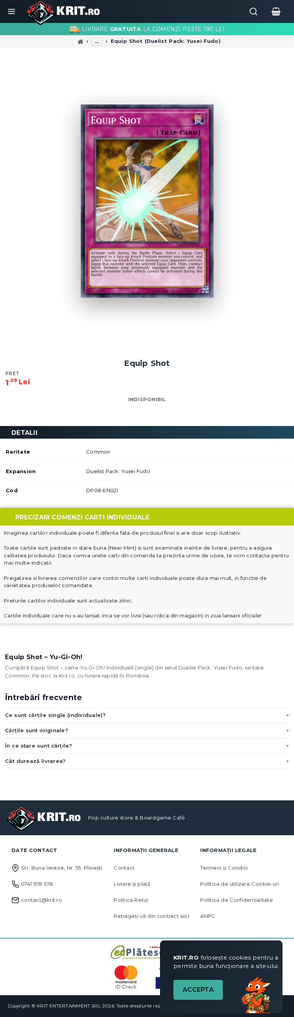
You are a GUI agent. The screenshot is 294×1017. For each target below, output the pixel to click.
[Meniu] (11, 11)
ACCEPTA (198, 989)
